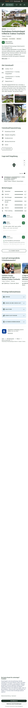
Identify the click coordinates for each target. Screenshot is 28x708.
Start (3, 338)
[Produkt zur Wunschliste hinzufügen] (24, 11)
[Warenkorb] (20, 5)
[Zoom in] (24, 161)
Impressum (10, 333)
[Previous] (2, 17)
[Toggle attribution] (24, 173)
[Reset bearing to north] (24, 165)
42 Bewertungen (9, 43)
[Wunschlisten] (16, 5)
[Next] (25, 17)
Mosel (18, 338)
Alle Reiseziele (10, 338)
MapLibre (21, 173)
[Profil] (24, 5)
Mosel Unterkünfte (6, 340)
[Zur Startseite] (3, 5)
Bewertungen (17, 1)
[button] (14, 17)
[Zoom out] (24, 163)
